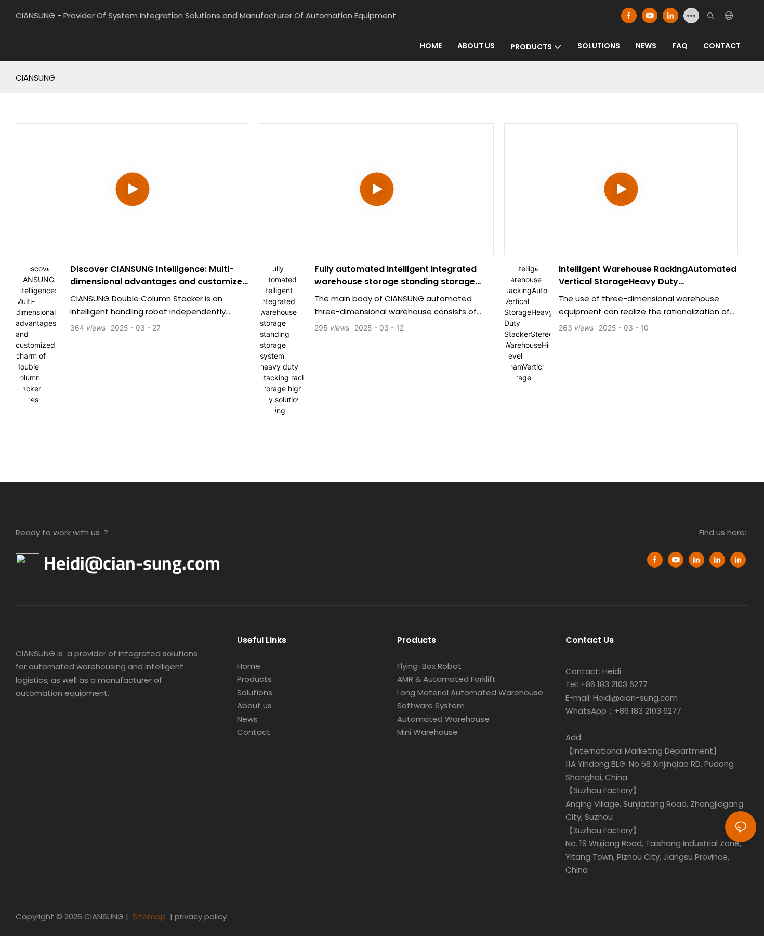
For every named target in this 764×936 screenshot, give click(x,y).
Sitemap (148, 916)
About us (254, 705)
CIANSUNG (35, 77)
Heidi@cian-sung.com (132, 563)
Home (248, 666)
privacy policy (201, 916)
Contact (253, 732)
